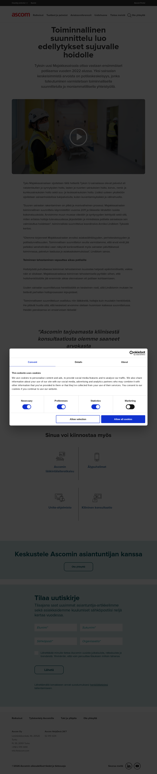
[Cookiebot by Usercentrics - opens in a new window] (131, 353)
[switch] (61, 406)
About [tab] (124, 362)
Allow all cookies (123, 419)
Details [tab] (78, 362)
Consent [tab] (32, 362)
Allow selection (78, 419)
